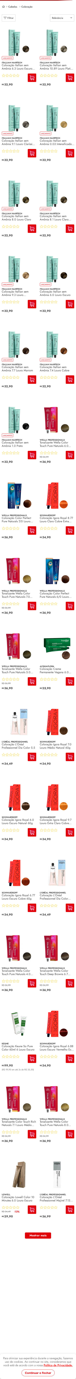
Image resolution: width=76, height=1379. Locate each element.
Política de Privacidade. (58, 1365)
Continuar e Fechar (38, 1373)
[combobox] (38, 17)
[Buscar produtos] (70, 17)
